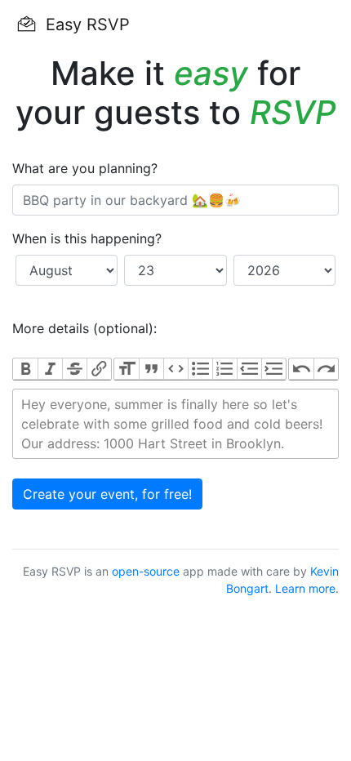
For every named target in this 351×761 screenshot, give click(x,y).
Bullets (200, 369)
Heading (126, 369)
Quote (151, 369)
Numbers (224, 369)
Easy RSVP (85, 24)
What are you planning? (85, 168)
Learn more (305, 588)
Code (175, 369)
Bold (25, 369)
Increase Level (273, 369)
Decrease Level (249, 369)
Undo (301, 369)
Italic (50, 369)
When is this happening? (87, 238)
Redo (325, 369)
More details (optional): (84, 328)
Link (99, 369)
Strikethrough (74, 369)
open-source (146, 571)
